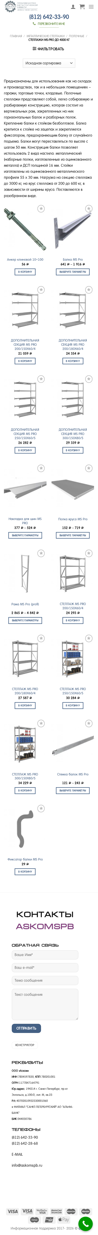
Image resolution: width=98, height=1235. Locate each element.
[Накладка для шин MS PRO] (25, 488)
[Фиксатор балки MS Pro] (25, 828)
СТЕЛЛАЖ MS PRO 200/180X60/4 (25, 691)
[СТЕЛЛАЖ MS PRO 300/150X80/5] (25, 743)
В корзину (25, 271)
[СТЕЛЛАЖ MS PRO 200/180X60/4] (25, 658)
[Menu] (91, 7)
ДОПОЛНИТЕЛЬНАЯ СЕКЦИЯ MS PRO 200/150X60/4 (25, 345)
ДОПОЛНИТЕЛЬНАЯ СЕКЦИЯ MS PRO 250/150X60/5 (25, 434)
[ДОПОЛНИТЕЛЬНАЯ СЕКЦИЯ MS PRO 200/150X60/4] (25, 310)
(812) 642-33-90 (49, 17)
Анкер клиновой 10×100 (25, 259)
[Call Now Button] (85, 1224)
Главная (16, 36)
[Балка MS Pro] (72, 229)
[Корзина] (82, 6)
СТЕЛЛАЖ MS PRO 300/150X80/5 (25, 776)
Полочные (76, 36)
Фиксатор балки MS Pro (25, 859)
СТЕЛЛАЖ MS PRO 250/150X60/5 (73, 691)
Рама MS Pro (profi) (25, 604)
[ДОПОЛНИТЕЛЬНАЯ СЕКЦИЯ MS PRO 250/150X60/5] (25, 399)
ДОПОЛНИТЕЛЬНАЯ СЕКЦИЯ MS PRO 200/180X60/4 (73, 345)
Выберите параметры (73, 271)
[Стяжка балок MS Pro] (72, 743)
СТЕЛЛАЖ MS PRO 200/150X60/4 (73, 606)
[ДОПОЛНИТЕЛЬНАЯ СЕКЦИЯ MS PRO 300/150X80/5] (72, 399)
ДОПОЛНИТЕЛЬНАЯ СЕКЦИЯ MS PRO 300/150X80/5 (73, 434)
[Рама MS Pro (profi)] (25, 573)
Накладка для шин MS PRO (25, 521)
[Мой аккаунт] (73, 6)
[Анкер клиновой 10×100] (25, 229)
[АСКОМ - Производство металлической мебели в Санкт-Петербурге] (33, 6)
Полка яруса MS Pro (73, 519)
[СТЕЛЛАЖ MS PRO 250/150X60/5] (72, 658)
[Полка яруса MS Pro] (72, 488)
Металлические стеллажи (46, 36)
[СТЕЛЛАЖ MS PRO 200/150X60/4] (72, 573)
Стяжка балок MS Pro (73, 774)
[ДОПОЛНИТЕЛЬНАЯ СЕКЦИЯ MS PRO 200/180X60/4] (72, 310)
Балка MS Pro (73, 259)
